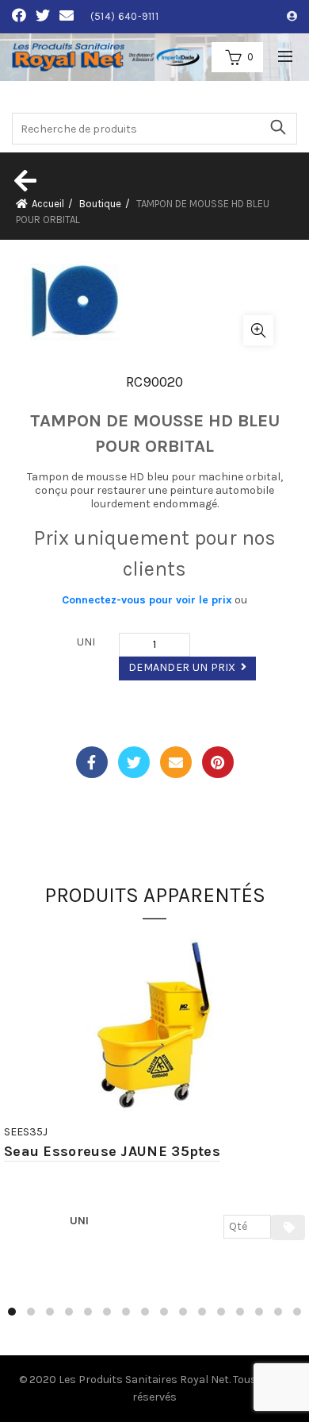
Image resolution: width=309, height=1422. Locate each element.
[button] (11, 1312)
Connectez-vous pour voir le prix (147, 600)
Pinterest (218, 762)
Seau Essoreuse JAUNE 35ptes (112, 1151)
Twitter (134, 762)
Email (176, 762)
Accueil (48, 204)
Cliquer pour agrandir (258, 330)
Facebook (92, 762)
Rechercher (277, 127)
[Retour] (24, 180)
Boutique (100, 204)
